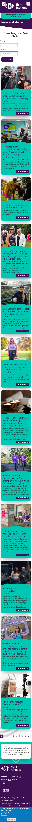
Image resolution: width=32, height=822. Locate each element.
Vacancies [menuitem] (26, 798)
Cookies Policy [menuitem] (18, 806)
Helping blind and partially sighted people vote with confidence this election (15, 534)
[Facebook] (25, 777)
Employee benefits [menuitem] (7, 800)
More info (4, 815)
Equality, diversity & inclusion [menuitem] (10, 803)
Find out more (21, 113)
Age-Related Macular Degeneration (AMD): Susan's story (13, 704)
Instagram (14, 776)
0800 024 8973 (16, 17)
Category (3, 49)
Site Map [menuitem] (3, 798)
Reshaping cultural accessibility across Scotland (12, 591)
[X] (20, 777)
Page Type (3, 41)
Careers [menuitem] (19, 798)
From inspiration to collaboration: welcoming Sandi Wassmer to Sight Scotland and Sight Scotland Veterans (15, 152)
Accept (4, 819)
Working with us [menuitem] (25, 803)
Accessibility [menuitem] (11, 798)
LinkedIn (14, 779)
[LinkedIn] (9, 779)
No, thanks (11, 819)
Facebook (4, 779)
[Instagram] (9, 777)
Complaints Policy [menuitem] (7, 806)
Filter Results (7, 59)
